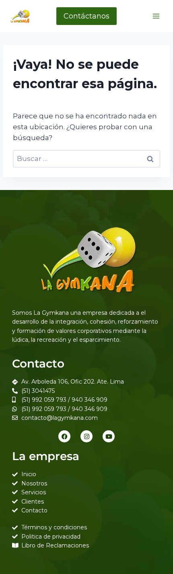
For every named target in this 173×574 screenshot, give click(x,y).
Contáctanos (86, 16)
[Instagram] (86, 436)
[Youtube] (109, 436)
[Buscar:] (86, 159)
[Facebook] (64, 436)
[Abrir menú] (155, 16)
